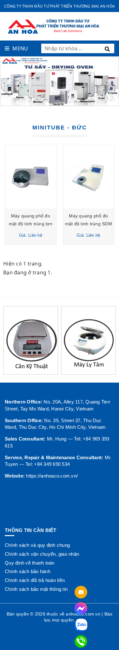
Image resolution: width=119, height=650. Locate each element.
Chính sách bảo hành (27, 571)
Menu (20, 48)
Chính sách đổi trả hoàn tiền (35, 580)
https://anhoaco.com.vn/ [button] (52, 475)
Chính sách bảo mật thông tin (36, 589)
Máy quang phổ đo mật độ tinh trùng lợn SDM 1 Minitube (30, 223)
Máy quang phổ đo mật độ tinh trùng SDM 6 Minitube (88, 223)
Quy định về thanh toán (30, 563)
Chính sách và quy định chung (37, 545)
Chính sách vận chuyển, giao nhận (42, 554)
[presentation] (11, 81)
